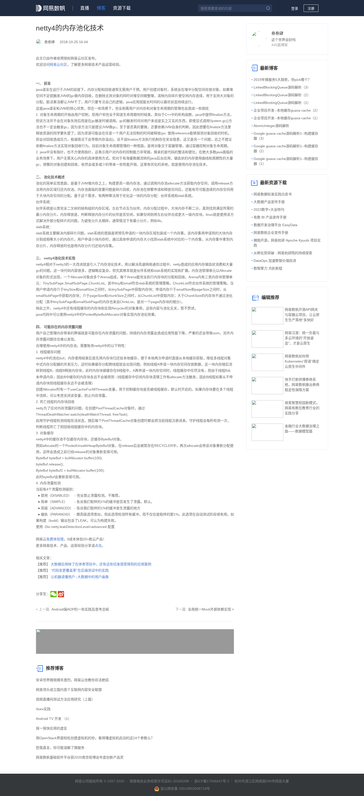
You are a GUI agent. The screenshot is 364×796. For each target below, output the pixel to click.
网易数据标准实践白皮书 (273, 194)
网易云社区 (58, 64)
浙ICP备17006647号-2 (211, 781)
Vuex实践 (43, 709)
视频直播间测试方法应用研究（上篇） (65, 699)
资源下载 (122, 8)
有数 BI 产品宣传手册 (270, 217)
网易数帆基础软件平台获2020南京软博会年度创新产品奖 (80, 757)
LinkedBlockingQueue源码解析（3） (282, 87)
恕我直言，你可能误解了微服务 (60, 748)
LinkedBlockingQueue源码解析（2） (282, 95)
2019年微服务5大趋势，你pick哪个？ (282, 80)
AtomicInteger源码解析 (271, 126)
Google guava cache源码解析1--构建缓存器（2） (286, 148)
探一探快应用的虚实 (51, 728)
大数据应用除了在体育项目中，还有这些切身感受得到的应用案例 (101, 564)
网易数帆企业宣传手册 (271, 233)
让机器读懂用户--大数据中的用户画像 (80, 577)
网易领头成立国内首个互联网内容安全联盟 (69, 690)
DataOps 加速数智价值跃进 (275, 261)
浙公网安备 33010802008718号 (185, 789)
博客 (101, 8)
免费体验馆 (55, 539)
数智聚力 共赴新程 (268, 268)
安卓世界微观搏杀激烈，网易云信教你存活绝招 (72, 680)
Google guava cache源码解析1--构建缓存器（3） (286, 135)
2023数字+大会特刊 (269, 210)
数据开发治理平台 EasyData (275, 225)
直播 (84, 8)
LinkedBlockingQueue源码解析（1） (282, 103)
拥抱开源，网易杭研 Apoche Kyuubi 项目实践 (287, 242)
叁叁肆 (277, 33)
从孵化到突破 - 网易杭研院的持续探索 (283, 253)
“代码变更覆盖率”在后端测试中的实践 (80, 570)
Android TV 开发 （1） (53, 719)
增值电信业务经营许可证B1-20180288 (159, 781)
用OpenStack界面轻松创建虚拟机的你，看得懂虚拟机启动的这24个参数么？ (95, 738)
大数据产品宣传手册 (269, 202)
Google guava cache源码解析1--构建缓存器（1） (286, 161)
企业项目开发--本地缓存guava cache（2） (287, 110)
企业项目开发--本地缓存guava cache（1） (287, 118)
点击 (98, 546)
